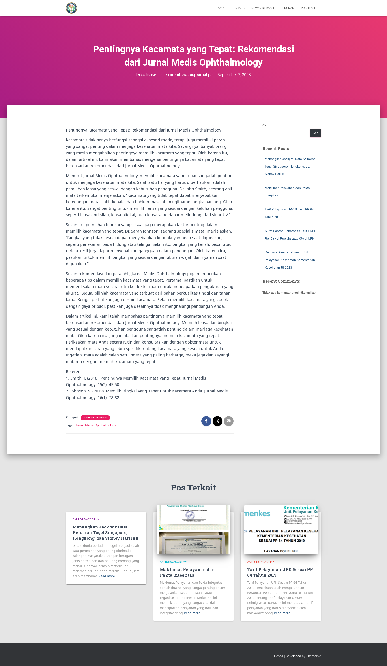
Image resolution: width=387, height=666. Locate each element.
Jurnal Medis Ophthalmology (95, 425)
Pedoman (287, 8)
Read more (107, 576)
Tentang (238, 8)
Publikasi (308, 8)
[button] (317, 8)
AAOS (221, 8)
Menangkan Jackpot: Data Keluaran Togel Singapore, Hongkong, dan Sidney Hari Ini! (290, 166)
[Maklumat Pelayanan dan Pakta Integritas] (193, 529)
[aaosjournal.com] (71, 8)
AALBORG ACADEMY (95, 417)
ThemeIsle (313, 656)
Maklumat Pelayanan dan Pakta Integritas (187, 572)
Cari (265, 125)
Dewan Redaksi (262, 8)
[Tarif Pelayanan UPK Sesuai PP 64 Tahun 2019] (281, 529)
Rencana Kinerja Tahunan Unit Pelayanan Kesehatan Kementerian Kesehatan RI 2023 (290, 259)
